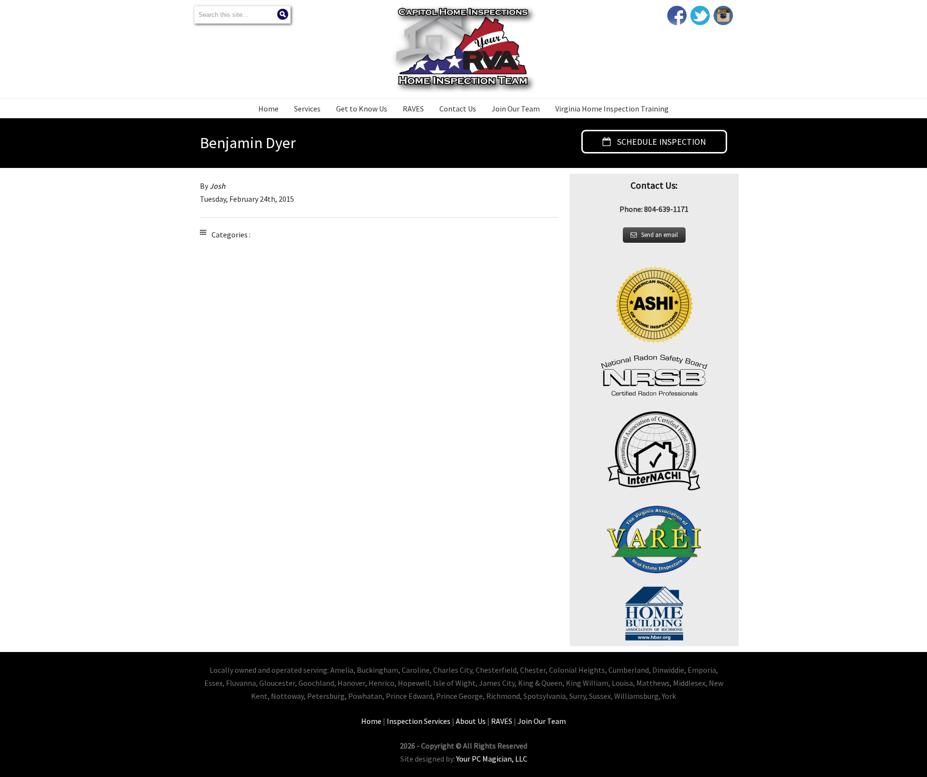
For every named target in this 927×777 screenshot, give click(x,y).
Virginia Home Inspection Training (612, 108)
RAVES (413, 108)
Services (307, 108)
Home (268, 108)
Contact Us (457, 108)
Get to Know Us (361, 108)
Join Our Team (516, 108)
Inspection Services (418, 721)
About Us (471, 721)
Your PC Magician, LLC (491, 758)
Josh (217, 186)
